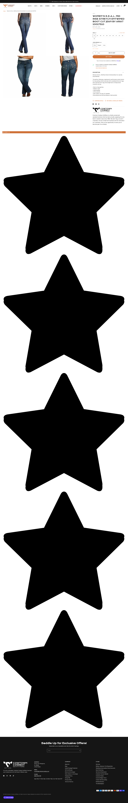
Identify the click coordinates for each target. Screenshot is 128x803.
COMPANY (68, 761)
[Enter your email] (79, 750)
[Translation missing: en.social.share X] (96, 104)
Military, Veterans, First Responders (104, 766)
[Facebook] (4, 775)
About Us (67, 764)
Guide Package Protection (71, 768)
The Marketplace (100, 783)
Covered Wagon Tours (101, 777)
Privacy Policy (68, 779)
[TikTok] (14, 775)
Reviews (6, 132)
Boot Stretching (99, 770)
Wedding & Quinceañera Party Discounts (105, 768)
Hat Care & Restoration (101, 772)
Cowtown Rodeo (62, 6)
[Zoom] (43, 15)
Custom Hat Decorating (101, 779)
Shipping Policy (68, 776)
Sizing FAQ (67, 777)
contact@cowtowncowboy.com (41, 771)
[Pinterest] (11, 775)
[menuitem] (30, 5)
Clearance (78, 6)
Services (98, 764)
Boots (29, 6)
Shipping (94, 28)
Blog (66, 766)
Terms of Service (69, 781)
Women (47, 6)
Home (4, 10)
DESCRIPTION (96, 72)
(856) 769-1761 (37, 776)
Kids (53, 6)
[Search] (121, 6)
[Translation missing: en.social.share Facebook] (93, 104)
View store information (101, 68)
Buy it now (109, 56)
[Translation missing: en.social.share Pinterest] (99, 104)
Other (70, 6)
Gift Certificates (69, 770)
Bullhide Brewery (100, 781)
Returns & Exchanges (70, 772)
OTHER (97, 761)
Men (41, 6)
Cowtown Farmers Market (102, 774)
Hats (35, 6)
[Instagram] (8, 775)
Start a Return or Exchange (71, 774)
